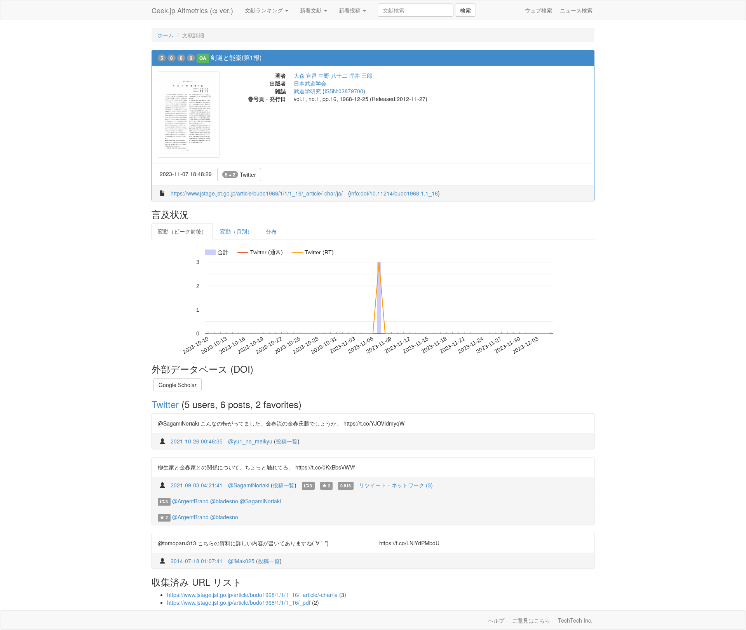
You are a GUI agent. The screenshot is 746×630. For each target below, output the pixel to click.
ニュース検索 (576, 10)
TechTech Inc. (575, 620)
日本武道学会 (310, 83)
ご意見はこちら (531, 620)
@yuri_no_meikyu (250, 441)
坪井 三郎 (360, 75)
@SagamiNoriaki (248, 485)
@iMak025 (241, 561)
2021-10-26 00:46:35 (197, 441)
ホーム (165, 35)
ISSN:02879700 (343, 91)
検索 (465, 10)
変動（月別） (236, 231)
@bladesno (224, 501)
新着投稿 (350, 10)
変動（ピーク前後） (182, 231)
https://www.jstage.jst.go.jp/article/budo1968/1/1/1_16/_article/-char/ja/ (257, 193)
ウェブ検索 (538, 10)
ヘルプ (496, 620)
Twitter (240, 174)
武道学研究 (307, 91)
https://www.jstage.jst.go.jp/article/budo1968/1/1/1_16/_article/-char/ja (252, 595)
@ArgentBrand (190, 501)
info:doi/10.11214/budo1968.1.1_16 (394, 193)
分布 (271, 231)
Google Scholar (178, 385)
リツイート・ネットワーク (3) (396, 485)
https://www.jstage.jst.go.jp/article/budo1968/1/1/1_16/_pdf (238, 602)
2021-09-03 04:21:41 (197, 485)
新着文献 (311, 10)
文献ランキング (264, 10)
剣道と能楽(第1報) (236, 57)
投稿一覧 (287, 441)
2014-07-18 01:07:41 (197, 561)
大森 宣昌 (305, 75)
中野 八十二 (333, 75)
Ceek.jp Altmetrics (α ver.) (192, 10)
